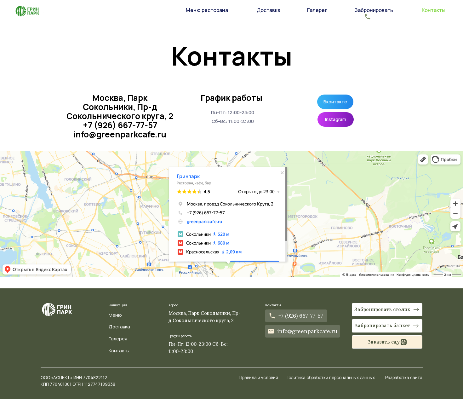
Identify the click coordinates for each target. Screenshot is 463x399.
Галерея (317, 10)
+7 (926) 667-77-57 (120, 125)
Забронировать (374, 10)
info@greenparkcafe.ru (119, 134)
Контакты (433, 10)
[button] (158, 16)
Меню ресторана (207, 10)
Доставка (268, 10)
